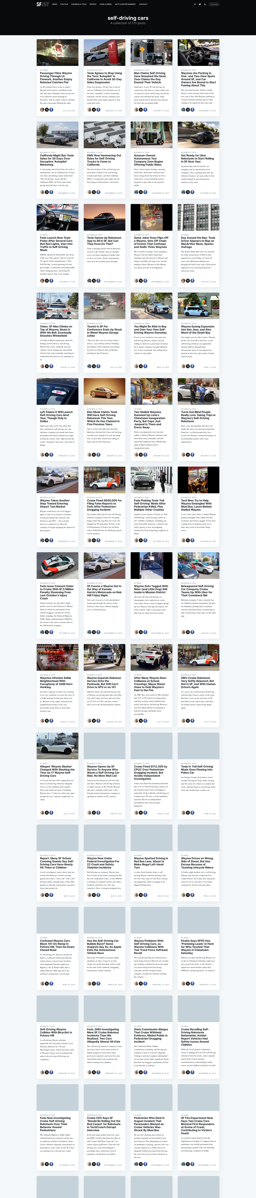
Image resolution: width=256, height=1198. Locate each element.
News (54, 4)
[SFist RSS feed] (205, 4)
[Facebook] (195, 4)
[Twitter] (199, 4)
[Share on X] (47, 109)
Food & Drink (106, 4)
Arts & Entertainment (125, 4)
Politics (64, 4)
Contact (143, 4)
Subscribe (214, 4)
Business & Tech (78, 4)
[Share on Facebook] (51, 109)
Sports (93, 4)
